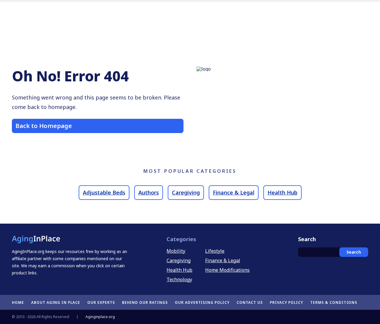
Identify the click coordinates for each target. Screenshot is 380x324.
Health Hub (282, 192)
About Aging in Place (55, 302)
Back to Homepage (43, 126)
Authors (148, 192)
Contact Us (250, 302)
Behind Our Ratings (145, 302)
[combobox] (333, 252)
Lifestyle (214, 251)
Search (353, 252)
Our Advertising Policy (202, 302)
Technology (179, 279)
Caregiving (186, 192)
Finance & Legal (233, 192)
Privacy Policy (286, 302)
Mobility (176, 251)
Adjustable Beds (104, 192)
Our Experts (101, 302)
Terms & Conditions (333, 302)
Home (18, 302)
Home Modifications (227, 270)
